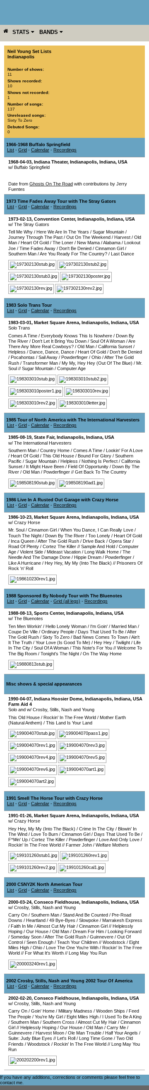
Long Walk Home (101, 551)
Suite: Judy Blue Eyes (30, 1038)
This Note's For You (92, 647)
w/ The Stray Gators (28, 224)
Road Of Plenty (23, 546)
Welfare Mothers (112, 844)
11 (9, 74)
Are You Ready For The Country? (73, 253)
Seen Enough (39, 942)
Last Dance (122, 253)
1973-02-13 (19, 219)
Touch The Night (24, 535)
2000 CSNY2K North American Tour (44, 884)
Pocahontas (23, 357)
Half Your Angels (121, 1032)
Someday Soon (26, 936)
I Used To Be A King (122, 1016)
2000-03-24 (19, 902)
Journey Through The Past (35, 237)
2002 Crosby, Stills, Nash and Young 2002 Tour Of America (69, 980)
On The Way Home (102, 653)
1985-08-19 (19, 437)
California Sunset (115, 346)
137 (11, 109)
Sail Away (48, 357)
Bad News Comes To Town (100, 637)
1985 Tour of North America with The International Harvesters (72, 419)
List (10, 149)
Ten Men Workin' (25, 626)
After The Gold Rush (58, 541)
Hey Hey (103, 642)
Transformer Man (40, 363)
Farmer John (79, 844)
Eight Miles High (83, 1016)
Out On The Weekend (88, 237)
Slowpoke (89, 920)
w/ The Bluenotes (25, 618)
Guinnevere (101, 936)
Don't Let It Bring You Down (59, 341)
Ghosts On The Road (51, 183)
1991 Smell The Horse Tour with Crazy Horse (54, 798)
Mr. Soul (16, 529)
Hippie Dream (87, 557)
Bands (49, 32)
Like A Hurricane (24, 563)
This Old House (58, 455)
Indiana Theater (50, 161)
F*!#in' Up (18, 839)
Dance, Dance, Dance (51, 351)
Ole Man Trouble (84, 1032)
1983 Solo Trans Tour (29, 305)
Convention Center (54, 219)
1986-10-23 (19, 517)
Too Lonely (99, 535)
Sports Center (49, 613)
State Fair (44, 437)
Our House (37, 931)
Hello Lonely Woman (66, 626)
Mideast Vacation (64, 551)
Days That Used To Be (101, 631)
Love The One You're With (72, 947)
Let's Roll (66, 1038)
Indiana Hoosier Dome (58, 698)
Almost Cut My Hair (55, 926)
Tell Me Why (20, 231)
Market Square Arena (56, 322)
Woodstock (114, 942)
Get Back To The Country (101, 471)
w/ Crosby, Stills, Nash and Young (42, 907)
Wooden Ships (110, 1010)
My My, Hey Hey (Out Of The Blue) (97, 363)
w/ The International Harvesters (40, 442)
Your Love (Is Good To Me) (63, 642)
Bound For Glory (94, 455)
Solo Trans (19, 327)
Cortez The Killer (59, 546)
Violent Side (31, 551)
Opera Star (120, 541)
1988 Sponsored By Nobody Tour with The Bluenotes (64, 595)
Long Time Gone (96, 1038)
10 (9, 86)
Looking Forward (125, 931)
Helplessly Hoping (38, 1027)
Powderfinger (74, 357)
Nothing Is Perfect (100, 461)
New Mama (88, 242)
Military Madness (75, 1010)
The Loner (63, 242)
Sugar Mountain (108, 231)
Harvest (122, 237)
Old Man (85, 346)
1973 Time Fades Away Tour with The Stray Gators (61, 201)
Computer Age (71, 368)
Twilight (122, 642)
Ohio (96, 357)
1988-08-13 (19, 613)
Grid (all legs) (66, 601)
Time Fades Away (37, 248)
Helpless (17, 351)
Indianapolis (83, 161)
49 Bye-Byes (62, 920)
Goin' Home (43, 1010)
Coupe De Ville (23, 631)
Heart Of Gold (35, 242)
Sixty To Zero (19, 120)
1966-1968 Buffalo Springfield (38, 144)
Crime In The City (96, 828)
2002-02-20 (19, 998)
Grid (22, 149)
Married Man (124, 626)
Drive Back (94, 541)
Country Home (55, 450)
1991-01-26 (19, 815)
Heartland (36, 920)
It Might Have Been (45, 466)
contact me (11, 1082)
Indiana (107, 161)
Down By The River (64, 535)
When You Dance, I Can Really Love (96, 529)
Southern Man (22, 253)
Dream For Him (88, 931)
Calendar (40, 149)
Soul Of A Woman (107, 341)
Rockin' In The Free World (69, 717)
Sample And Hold (98, 546)
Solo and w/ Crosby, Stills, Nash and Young (51, 709)
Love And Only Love (119, 839)
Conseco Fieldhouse (56, 902)
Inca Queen (22, 541)
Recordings (65, 149)
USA (122, 161)
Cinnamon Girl (109, 248)
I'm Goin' (99, 626)
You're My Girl (49, 1016)
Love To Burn (44, 834)
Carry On (17, 914)
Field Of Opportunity (88, 466)
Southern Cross (58, 1022)
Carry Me (116, 1027)
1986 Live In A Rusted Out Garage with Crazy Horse (62, 499)
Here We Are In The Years (62, 231)
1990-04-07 (19, 698)
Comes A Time (22, 335)
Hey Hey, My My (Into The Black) (78, 563)
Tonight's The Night (60, 653)
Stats (21, 32)
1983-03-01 (19, 322)
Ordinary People (57, 631)
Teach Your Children (77, 942)
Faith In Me (22, 926)
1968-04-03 (19, 161)
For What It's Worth (44, 952)
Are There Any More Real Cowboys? (71, 344)
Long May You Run (88, 952)
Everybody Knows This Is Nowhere (76, 335)
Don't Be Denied (75, 248)
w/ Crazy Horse (24, 522)
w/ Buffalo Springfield (29, 167)
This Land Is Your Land (69, 722)
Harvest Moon (50, 1032)
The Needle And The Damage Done (69, 554)
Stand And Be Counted (85, 914)
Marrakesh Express (122, 920)
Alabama (111, 242)
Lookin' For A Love (124, 450)
